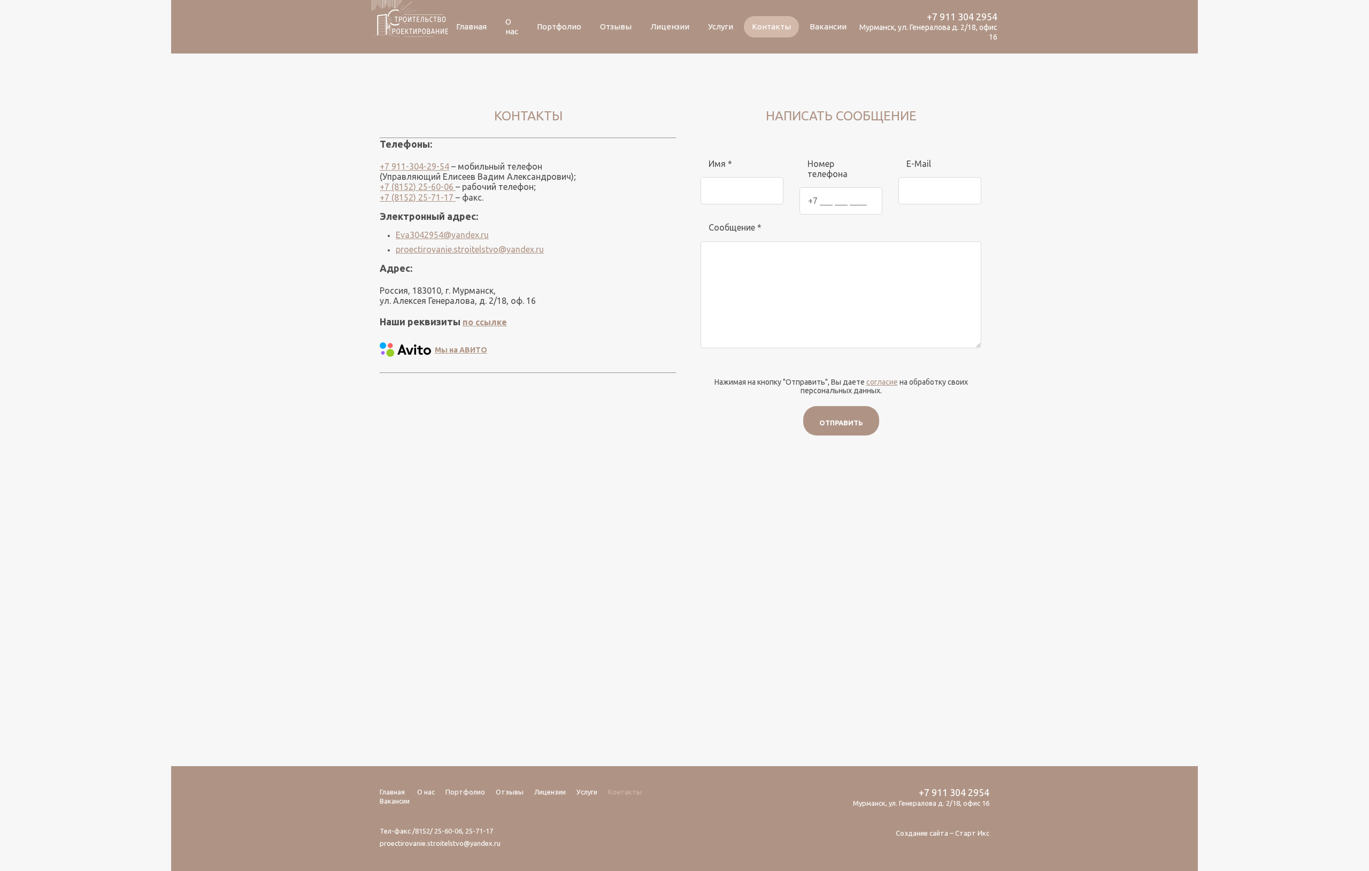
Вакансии (828, 26)
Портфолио (559, 26)
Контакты (771, 26)
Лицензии (669, 26)
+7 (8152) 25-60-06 (418, 187)
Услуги (720, 26)
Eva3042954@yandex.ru (442, 235)
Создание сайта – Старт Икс (942, 833)
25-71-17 (479, 831)
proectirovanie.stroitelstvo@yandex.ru (470, 249)
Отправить (841, 422)
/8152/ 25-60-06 (437, 831)
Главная (471, 26)
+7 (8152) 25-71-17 (418, 197)
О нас (511, 26)
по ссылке (485, 322)
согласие (882, 382)
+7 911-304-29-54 (414, 166)
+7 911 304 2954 (962, 16)
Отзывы (616, 26)
